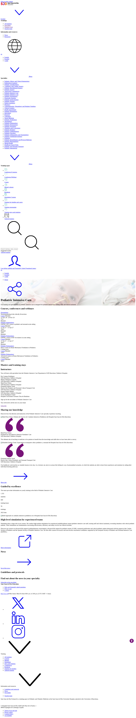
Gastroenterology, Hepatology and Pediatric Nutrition (20, 106)
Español (6, 59)
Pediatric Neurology (10, 126)
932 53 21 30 (5, 593)
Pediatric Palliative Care (11, 94)
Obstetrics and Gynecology (12, 128)
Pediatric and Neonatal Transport (14, 146)
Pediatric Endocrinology (11, 100)
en (1, 54)
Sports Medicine (9, 118)
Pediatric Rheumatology (11, 141)
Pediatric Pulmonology (11, 123)
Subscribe (3, 406)
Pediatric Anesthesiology (11, 84)
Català (6, 60)
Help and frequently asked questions (15, 587)
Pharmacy (7, 105)
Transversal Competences (11, 91)
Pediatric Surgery (9, 89)
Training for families (10, 669)
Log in (3, 268)
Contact (33, 268)
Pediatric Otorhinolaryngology (13, 136)
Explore (3, 19)
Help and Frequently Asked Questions (20, 268)
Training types (8, 27)
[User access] (14, 267)
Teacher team (8, 29)
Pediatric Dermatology (11, 96)
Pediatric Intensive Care (11, 93)
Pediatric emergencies (10, 148)
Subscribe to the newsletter (8, 582)
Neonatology (8, 121)
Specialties (7, 25)
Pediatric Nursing (9, 101)
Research (7, 115)
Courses (6, 658)
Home (6, 280)
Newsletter (7, 692)
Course (3, 316)
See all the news (5, 568)
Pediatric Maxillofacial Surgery (13, 88)
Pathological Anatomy (10, 83)
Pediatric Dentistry (9, 130)
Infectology (7, 113)
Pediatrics (7, 138)
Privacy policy (8, 712)
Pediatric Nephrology (10, 120)
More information (6, 547)
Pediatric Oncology (10, 133)
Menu (30, 76)
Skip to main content (7, 1)
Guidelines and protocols (11, 689)
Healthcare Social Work (11, 145)
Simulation (7, 662)
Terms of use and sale (10, 710)
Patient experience (9, 103)
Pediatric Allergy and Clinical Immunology (17, 81)
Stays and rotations (9, 663)
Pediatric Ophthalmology (11, 131)
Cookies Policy (8, 714)
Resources (7, 37)
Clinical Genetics (9, 108)
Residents (7, 667)
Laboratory (7, 116)
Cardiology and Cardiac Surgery (13, 86)
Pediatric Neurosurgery (11, 125)
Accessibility (8, 715)
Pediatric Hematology (10, 111)
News (6, 35)
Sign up (7, 268)
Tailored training (9, 219)
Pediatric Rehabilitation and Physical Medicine (18, 140)
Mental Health (8, 143)
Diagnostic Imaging (10, 98)
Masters (6, 660)
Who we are (8, 589)
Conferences (8, 665)
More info (4, 482)
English (6, 57)
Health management (10, 110)
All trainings (8, 24)
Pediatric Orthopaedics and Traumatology (16, 135)
